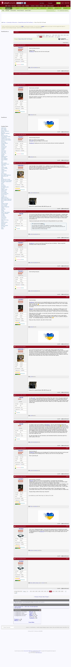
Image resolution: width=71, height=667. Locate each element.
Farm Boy (3, 145)
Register (67, 3)
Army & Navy (4, 130)
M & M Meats (4, 173)
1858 (59, 35)
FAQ (3, 10)
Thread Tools (65, 42)
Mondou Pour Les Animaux (6, 180)
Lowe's (2, 172)
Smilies (31, 613)
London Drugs (4, 170)
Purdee (31, 506)
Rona (2, 202)
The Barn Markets (4, 213)
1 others (43, 582)
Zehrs (2, 227)
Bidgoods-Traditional (5, 133)
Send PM (58, 160)
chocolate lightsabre (34, 606)
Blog (3, 8)
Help (62, 3)
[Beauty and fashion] (60, 6)
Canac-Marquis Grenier (5, 136)
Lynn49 (31, 67)
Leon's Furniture (4, 168)
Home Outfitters (4, 159)
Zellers (2, 228)
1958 (41, 36)
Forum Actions (20, 10)
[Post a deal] (67, 6)
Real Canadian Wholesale (6, 200)
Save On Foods (4, 204)
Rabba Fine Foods (4, 198)
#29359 (67, 162)
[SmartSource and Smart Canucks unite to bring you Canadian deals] (6, 120)
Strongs (2, 211)
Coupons (19, 5)
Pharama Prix (4, 190)
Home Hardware (4, 158)
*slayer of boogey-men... (19, 606)
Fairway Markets (4, 143)
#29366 (67, 421)
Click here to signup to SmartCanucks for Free (22, 73)
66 (21, 61)
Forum (8, 8)
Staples (2, 210)
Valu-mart (3, 224)
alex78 (21, 213)
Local (57, 8)
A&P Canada (3, 128)
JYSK (2, 166)
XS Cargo (3, 226)
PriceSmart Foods (4, 193)
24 (21, 186)
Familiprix (3, 144)
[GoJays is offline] (20, 536)
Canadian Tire (4, 137)
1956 (67, 35)
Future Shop (3, 150)
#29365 (67, 394)
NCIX (2, 183)
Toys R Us (3, 218)
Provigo (2, 195)
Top (39, 8)
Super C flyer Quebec (5, 212)
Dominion (3, 141)
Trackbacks (31, 618)
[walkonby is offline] (20, 174)
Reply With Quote (66, 160)
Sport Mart (3, 209)
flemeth (20, 47)
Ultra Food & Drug (4, 220)
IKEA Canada (4, 163)
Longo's (2, 171)
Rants (45, 5)
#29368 (67, 476)
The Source (3, 216)
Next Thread (45, 596)
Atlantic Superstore (5, 131)
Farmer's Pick (4, 146)
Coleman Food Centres (5, 138)
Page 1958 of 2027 (41, 35)
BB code (31, 611)
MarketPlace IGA (4, 176)
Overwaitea (3, 185)
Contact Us (28, 627)
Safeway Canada (4, 203)
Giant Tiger (3, 152)
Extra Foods (3, 142)
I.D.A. (2, 160)
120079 (63, 39)
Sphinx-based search (39, 652)
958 (53, 35)
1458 (56, 35)
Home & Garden (50, 5)
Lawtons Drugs (4, 167)
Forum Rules (31, 622)
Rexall (2, 201)
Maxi (2, 177)
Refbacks (16, 620)
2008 (52, 36)
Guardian (3, 154)
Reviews (41, 5)
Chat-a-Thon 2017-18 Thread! (25, 39)
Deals (9, 5)
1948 (64, 35)
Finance (37, 5)
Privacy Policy (64, 627)
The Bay (3, 214)
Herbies (2, 155)
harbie (31, 582)
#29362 (67, 268)
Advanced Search (64, 10)
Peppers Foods (4, 189)
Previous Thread (38, 596)
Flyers (23, 5)
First (48, 35)
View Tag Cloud (17, 607)
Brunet (2, 134)
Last (15, 593)
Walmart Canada (4, 225)
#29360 (67, 211)
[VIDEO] (31, 615)
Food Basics (3, 147)
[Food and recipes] (62, 6)
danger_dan (37, 550)
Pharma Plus (3, 191)
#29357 (67, 84)
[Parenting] (64, 6)
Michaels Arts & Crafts (5, 179)
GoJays (21, 528)
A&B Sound (3, 127)
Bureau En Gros (4, 135)
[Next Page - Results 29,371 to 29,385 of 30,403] (56, 37)
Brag (49, 8)
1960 (47, 36)
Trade (66, 8)
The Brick (3, 215)
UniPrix (2, 221)
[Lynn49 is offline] (20, 96)
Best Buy (3, 132)
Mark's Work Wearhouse (6, 175)
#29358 (67, 134)
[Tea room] (58, 6)
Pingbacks (16, 619)
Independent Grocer (5, 164)
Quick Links (27, 10)
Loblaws (2, 169)
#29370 (67, 558)
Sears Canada (4, 205)
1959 (44, 36)
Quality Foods (4, 196)
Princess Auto (4, 194)
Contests (33, 5)
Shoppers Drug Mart (5, 206)
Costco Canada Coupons (6, 139)
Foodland (3, 148)
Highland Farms (4, 156)
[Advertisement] (40, 79)
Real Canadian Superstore (6, 199)
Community (13, 10)
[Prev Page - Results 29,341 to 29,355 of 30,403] (50, 35)
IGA (2, 161)
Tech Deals (13, 5)
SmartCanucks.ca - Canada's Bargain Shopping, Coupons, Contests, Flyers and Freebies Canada (46, 627)
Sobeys (2, 207)
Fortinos (2, 149)
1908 (62, 35)
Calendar (7, 10)
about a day (27, 606)
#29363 (67, 296)
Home (6, 5)
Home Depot (3, 157)
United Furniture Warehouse (4, 223)
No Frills (2, 184)
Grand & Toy (3, 153)
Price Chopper (4, 192)
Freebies (27, 5)
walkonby (32, 51)
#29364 (67, 346)
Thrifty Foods (3, 217)
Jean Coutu (3, 165)
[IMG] (30, 614)
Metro (2, 178)
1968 (49, 36)
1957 (38, 36)
